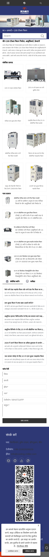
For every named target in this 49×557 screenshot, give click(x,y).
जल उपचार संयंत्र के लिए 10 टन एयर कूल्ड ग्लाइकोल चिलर (24, 356)
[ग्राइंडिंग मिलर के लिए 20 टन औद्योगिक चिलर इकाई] (36, 107)
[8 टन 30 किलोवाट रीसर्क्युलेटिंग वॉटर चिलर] (8, 273)
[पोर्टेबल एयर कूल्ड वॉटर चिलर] (13, 107)
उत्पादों (9, 30)
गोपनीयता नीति (22, 546)
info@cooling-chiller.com (23, 454)
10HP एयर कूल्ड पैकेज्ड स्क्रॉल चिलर (36, 187)
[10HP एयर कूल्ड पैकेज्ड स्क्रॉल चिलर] (36, 173)
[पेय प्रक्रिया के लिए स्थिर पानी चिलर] (8, 229)
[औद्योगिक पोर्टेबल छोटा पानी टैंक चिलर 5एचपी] (13, 140)
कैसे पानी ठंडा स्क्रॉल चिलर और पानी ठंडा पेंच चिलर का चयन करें (25, 289)
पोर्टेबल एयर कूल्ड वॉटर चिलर (13, 121)
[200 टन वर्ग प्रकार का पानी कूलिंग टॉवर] (36, 74)
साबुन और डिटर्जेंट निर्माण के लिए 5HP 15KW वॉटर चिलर (12, 187)
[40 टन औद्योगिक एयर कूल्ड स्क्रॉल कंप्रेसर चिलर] (8, 244)
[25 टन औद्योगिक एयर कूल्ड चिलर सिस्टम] (8, 215)
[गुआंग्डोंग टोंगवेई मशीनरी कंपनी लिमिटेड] (24, 10)
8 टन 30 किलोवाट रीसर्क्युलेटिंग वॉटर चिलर (26, 271)
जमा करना (24, 420)
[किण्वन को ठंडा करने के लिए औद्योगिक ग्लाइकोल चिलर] (36, 140)
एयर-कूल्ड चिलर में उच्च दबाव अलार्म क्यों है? (19, 303)
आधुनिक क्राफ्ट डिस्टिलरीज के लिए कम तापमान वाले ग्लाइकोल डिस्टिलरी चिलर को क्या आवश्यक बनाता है (25, 316)
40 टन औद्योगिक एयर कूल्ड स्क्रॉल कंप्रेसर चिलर (28, 242)
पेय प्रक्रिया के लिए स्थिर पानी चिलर (24, 227)
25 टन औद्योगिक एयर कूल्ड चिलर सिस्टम (25, 213)
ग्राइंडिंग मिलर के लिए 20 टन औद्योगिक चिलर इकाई (36, 121)
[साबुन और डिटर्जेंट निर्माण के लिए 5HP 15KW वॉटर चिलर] (13, 173)
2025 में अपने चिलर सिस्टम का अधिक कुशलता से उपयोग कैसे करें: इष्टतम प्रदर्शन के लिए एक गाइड (25, 343)
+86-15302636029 (23, 449)
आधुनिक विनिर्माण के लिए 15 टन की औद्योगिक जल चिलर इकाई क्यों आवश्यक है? (25, 329)
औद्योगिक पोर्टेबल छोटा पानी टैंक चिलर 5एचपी (13, 154)
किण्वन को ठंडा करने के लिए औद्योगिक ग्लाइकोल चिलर (36, 154)
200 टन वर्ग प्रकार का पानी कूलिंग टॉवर (36, 89)
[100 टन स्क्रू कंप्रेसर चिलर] (13, 74)
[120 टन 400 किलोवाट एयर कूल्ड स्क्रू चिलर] (8, 258)
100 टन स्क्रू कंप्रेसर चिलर (13, 88)
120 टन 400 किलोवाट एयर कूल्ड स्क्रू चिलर (27, 256)
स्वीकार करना (29, 551)
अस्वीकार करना (13, 551)
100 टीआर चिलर (20, 30)
